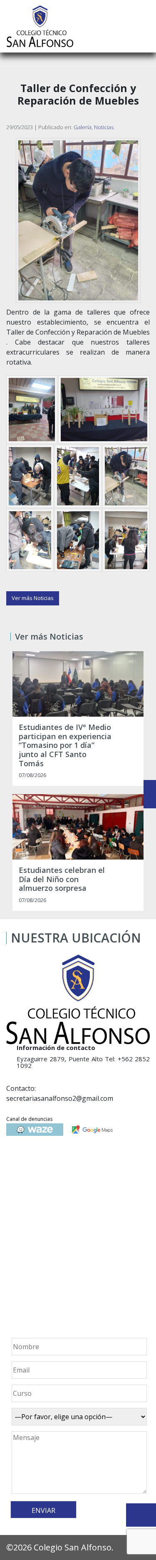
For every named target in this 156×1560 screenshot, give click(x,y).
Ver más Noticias (33, 598)
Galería (83, 127)
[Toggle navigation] (144, 26)
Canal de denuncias (29, 1118)
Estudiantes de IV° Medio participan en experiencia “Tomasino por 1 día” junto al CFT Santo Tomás (65, 745)
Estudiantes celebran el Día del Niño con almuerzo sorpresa (62, 879)
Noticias (104, 127)
